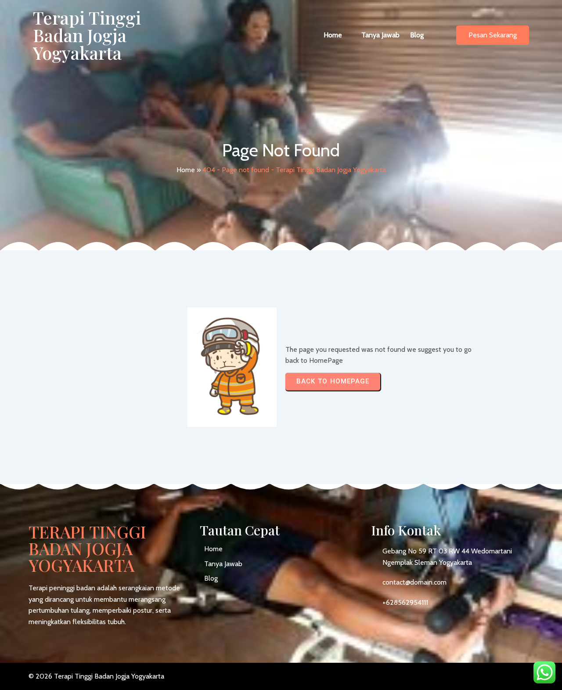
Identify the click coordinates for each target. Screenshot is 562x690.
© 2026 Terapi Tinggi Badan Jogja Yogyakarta (96, 676)
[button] (337, 35)
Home (186, 170)
